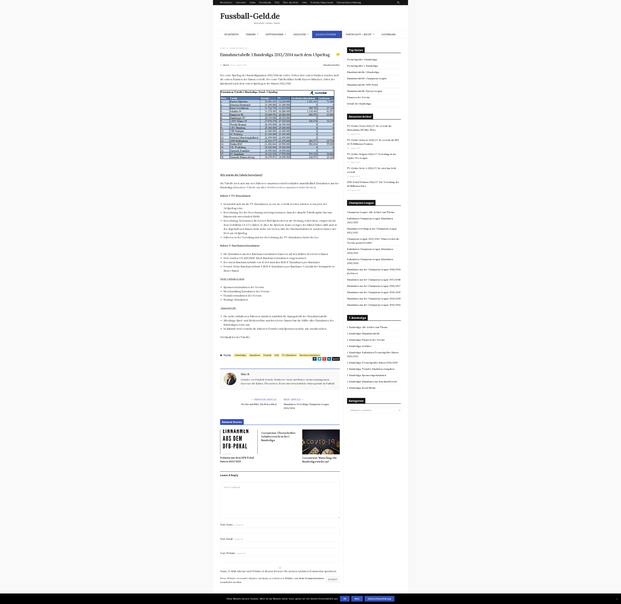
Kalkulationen (326, 34)
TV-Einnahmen (289, 355)
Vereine (251, 34)
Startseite (231, 34)
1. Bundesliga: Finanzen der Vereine (366, 339)
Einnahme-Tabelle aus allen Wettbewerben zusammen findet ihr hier (274, 187)
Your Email (231, 539)
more (336, 358)
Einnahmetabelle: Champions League (367, 78)
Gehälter (299, 34)
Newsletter (226, 2)
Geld (276, 355)
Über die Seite (291, 2)
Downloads (265, 2)
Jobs (304, 2)
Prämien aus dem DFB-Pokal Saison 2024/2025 (237, 459)
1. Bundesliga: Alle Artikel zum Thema (367, 327)
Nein (357, 598)
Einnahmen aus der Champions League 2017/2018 (373, 279)
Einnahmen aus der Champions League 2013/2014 (373, 304)
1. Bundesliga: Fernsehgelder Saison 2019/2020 (372, 362)
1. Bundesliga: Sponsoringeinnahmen (366, 375)
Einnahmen (255, 355)
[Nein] (617, 598)
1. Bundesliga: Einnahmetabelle (363, 333)
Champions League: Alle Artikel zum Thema (370, 212)
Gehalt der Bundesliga (359, 103)
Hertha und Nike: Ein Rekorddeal (258, 404)
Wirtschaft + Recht (359, 34)
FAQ (277, 2)
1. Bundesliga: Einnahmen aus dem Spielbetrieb (372, 381)
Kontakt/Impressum (322, 2)
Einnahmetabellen (331, 65)
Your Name (231, 524)
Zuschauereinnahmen (310, 355)
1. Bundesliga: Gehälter (359, 346)
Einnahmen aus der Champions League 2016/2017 (373, 286)
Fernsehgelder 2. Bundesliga (362, 65)
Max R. (226, 65)
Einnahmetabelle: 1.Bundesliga (363, 72)
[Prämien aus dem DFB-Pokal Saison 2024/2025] (239, 441)
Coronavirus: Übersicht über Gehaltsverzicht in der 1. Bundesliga (278, 436)
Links (253, 2)
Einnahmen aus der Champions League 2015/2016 (374, 292)
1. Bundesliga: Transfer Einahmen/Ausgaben (370, 369)
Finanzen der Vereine (358, 97)
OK (344, 598)
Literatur (241, 2)
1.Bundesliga (240, 355)
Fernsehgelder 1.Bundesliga (362, 59)
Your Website (232, 553)
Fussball (267, 355)
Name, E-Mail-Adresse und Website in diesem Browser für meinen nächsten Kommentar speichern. (278, 571)
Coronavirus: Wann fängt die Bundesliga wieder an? (319, 459)
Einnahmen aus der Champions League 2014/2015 (374, 298)
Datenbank (388, 34)
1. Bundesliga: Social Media (361, 387)
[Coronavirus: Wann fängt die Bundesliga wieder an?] (321, 441)
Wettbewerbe (274, 34)
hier (316, 237)
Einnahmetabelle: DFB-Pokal (362, 84)
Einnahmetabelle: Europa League (364, 91)
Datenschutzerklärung (349, 2)
